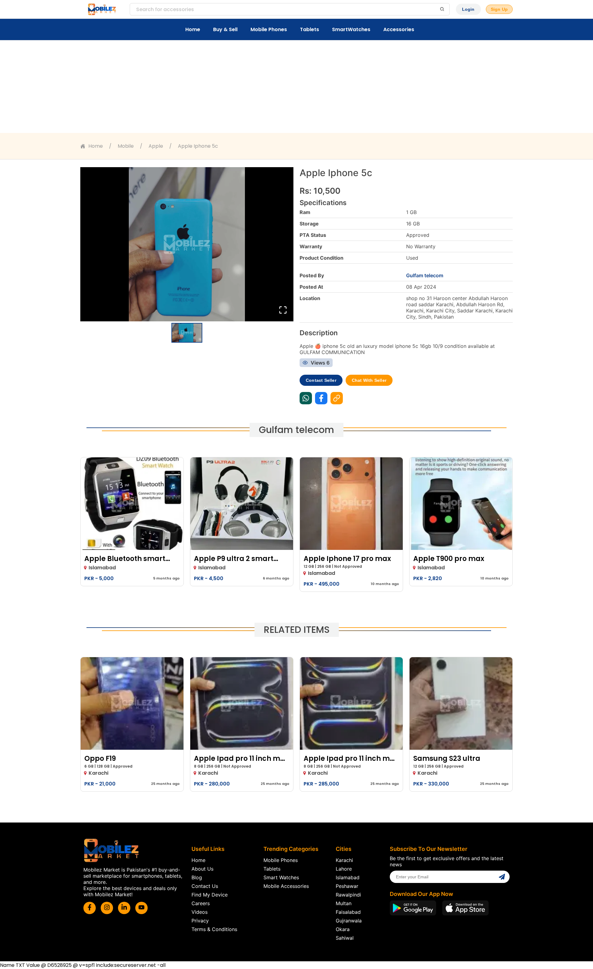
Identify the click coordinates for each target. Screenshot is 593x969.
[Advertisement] (296, 86)
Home (192, 29)
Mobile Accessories (286, 886)
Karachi (344, 860)
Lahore (344, 869)
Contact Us (204, 886)
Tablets (309, 29)
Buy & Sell (225, 29)
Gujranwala (349, 920)
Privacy (200, 920)
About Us (202, 869)
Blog (196, 877)
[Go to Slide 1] (186, 333)
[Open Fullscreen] (282, 310)
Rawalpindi (348, 895)
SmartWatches (351, 29)
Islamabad (348, 877)
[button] (186, 244)
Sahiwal (345, 938)
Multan (343, 903)
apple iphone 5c (198, 146)
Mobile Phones (268, 29)
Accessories (398, 29)
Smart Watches (281, 877)
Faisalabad (348, 912)
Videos (199, 912)
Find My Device (209, 895)
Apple (156, 146)
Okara (343, 929)
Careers (200, 903)
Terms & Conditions (214, 929)
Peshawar (347, 886)
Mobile (126, 146)
